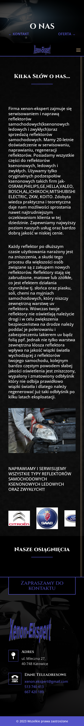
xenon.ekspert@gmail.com (46, 681)
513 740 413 (34, 686)
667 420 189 (34, 691)
